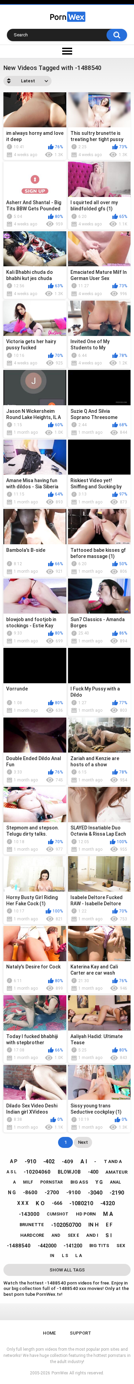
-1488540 (19, 1246)
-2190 (117, 1192)
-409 (67, 1162)
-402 (49, 1161)
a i (83, 1161)
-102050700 (66, 1225)
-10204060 (37, 1172)
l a (78, 1255)
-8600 (30, 1192)
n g (12, 1192)
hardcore (32, 1235)
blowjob (69, 1172)
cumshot (57, 1214)
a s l (11, 1172)
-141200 (73, 1245)
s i (108, 1235)
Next (83, 1142)
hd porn (86, 1214)
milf (28, 1182)
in (52, 1255)
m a (108, 1214)
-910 (30, 1161)
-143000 (29, 1214)
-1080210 (81, 1203)
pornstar (51, 1182)
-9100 (73, 1192)
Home (49, 1333)
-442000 (47, 1245)
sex (120, 1245)
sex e (73, 1235)
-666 (57, 1203)
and (56, 1235)
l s (65, 1255)
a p (13, 1161)
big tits (99, 1245)
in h (93, 1225)
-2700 (52, 1192)
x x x (23, 1203)
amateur (116, 1172)
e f (109, 1225)
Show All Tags (67, 1269)
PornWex (60, 1373)
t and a (113, 1161)
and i (92, 1235)
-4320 (107, 1203)
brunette (32, 1224)
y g (99, 1182)
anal (115, 1182)
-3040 (95, 1192)
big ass (79, 1182)
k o (40, 1203)
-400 (93, 1172)
